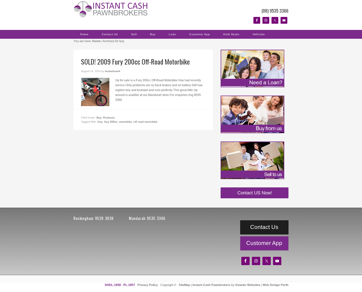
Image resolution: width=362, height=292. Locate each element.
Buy (99, 117)
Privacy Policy (147, 285)
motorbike (125, 121)
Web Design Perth (275, 285)
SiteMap (184, 285)
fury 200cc (110, 121)
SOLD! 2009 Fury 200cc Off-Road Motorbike (135, 61)
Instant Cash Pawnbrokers (111, 9)
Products (109, 117)
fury (100, 121)
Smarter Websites (247, 285)
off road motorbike (145, 121)
